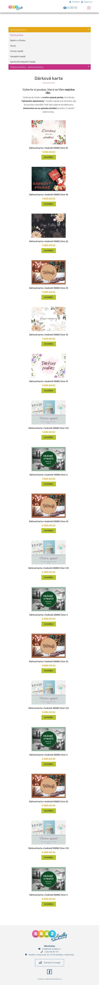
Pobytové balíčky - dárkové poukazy (26, 67)
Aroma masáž (16, 51)
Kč (72, 7)
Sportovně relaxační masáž (22, 61)
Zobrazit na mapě (51, 962)
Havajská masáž (17, 56)
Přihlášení (76, 2)
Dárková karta (16, 35)
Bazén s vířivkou (17, 40)
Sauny (13, 45)
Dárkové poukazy (18, 29)
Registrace (88, 2)
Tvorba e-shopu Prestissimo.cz (50, 979)
